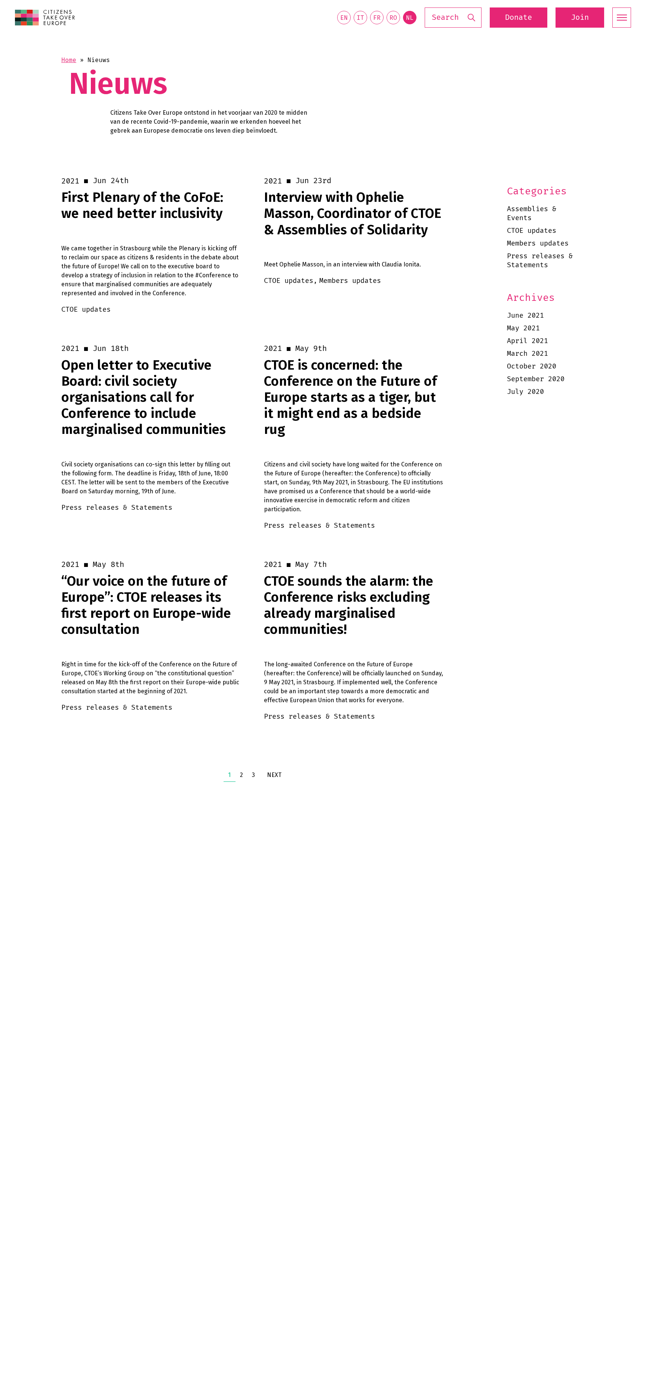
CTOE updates (531, 230)
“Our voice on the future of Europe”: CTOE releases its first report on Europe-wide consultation (146, 605)
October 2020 (531, 366)
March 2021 (527, 353)
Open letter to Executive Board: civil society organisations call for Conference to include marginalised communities (143, 397)
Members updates (538, 243)
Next (274, 774)
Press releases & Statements (540, 260)
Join (580, 17)
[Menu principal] (621, 17)
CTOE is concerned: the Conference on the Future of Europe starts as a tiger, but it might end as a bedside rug (350, 397)
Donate (518, 17)
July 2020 (525, 392)
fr (377, 18)
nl (409, 18)
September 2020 (536, 379)
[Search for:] (453, 17)
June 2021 (525, 315)
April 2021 (527, 341)
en (344, 18)
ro (393, 18)
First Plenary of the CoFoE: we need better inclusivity (142, 205)
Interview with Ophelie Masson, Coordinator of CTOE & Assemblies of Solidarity (352, 213)
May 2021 (523, 328)
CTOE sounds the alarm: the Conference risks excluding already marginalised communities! (348, 605)
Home (68, 60)
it (360, 18)
